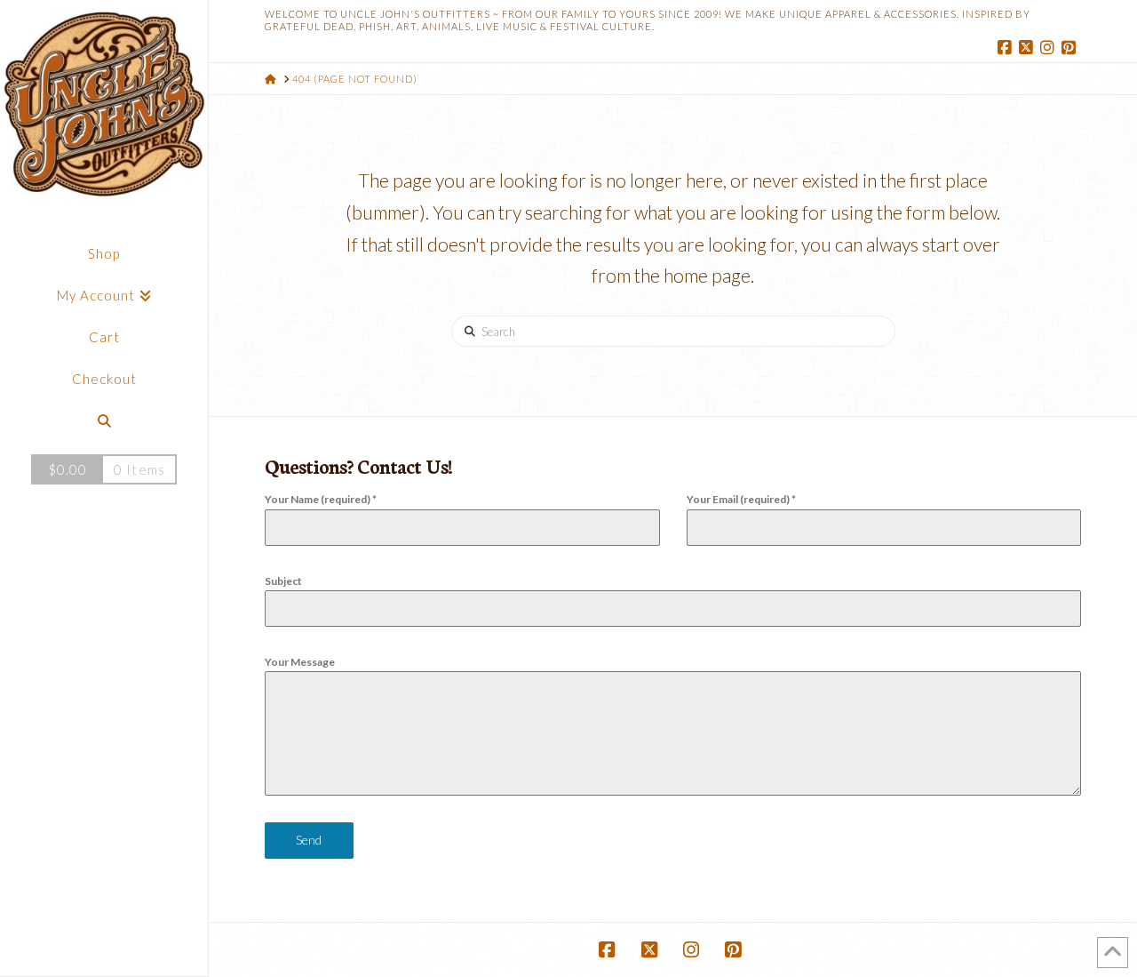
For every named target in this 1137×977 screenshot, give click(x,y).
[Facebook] (1006, 48)
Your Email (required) (741, 499)
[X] (1027, 48)
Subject (283, 581)
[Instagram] (1049, 48)
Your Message (300, 662)
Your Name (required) (321, 499)
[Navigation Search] (104, 421)
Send (309, 839)
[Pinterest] (1070, 48)
